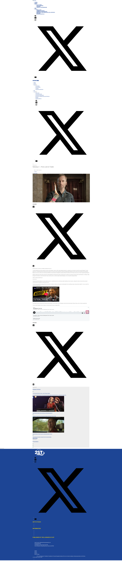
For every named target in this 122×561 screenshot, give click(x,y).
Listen (36, 2)
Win (35, 8)
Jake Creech (35, 173)
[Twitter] (61, 264)
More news (35, 438)
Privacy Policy (37, 530)
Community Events (40, 10)
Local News (39, 4)
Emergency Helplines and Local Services (45, 12)
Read (35, 84)
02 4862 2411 (39, 553)
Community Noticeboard (41, 11)
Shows (36, 3)
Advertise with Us (38, 98)
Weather (38, 13)
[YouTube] (36, 161)
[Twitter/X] (62, 75)
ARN (35, 558)
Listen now (35, 80)
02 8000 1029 (42, 554)
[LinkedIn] (33, 266)
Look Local (39, 9)
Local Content (37, 535)
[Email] (35, 266)
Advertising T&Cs (38, 532)
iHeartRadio (36, 559)
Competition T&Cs (38, 531)
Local (35, 91)
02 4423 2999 (39, 550)
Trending (38, 6)
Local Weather (39, 5)
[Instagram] (35, 20)
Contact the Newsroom (41, 7)
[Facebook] (35, 18)
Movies (36, 171)
